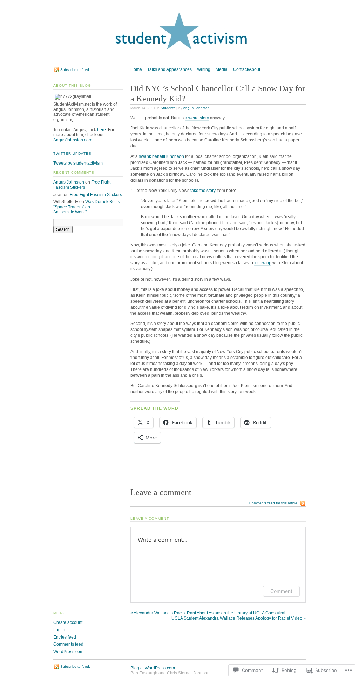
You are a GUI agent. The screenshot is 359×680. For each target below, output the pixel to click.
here (101, 129)
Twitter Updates (72, 153)
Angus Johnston (196, 108)
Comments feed (68, 644)
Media (222, 69)
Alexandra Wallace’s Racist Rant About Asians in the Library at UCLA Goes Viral (207, 613)
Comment (281, 591)
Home (136, 69)
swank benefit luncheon (161, 156)
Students (168, 108)
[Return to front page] (179, 61)
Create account (67, 622)
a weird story (197, 117)
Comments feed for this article (273, 503)
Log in (59, 629)
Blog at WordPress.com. (153, 668)
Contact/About (246, 69)
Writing (203, 69)
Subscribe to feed (74, 70)
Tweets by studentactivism (78, 163)
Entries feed (64, 637)
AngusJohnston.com (72, 140)
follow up (262, 262)
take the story (203, 190)
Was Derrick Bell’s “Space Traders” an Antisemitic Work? (86, 206)
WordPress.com (68, 651)
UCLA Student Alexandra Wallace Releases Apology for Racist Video (238, 618)
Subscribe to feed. (75, 666)
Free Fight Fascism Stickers (81, 185)
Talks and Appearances (169, 69)
